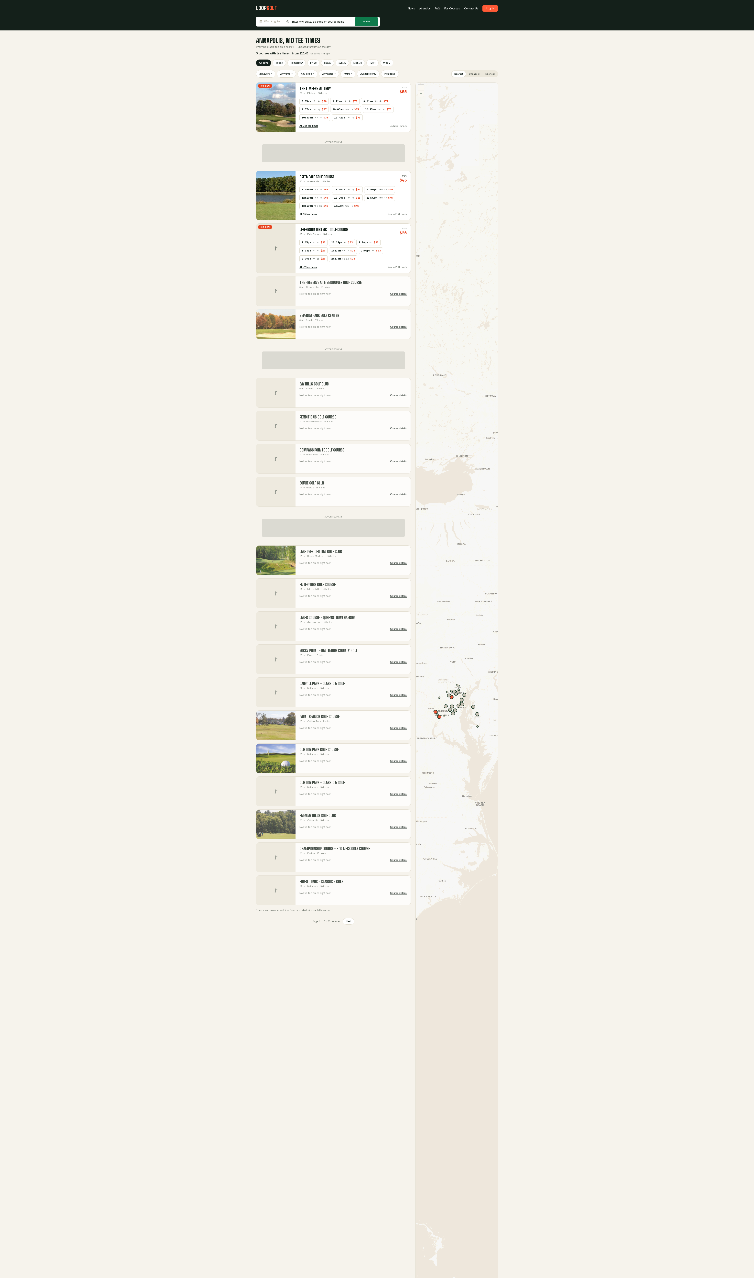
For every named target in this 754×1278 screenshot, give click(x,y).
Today (279, 62)
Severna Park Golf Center (319, 315)
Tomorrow (296, 62)
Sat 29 (327, 62)
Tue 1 (372, 62)
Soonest (490, 73)
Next (348, 921)
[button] (421, 88)
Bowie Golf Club (311, 483)
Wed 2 (386, 62)
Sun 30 (342, 62)
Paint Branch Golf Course (319, 716)
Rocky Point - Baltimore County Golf (328, 650)
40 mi (348, 73)
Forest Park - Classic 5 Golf (321, 881)
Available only (368, 73)
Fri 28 (313, 62)
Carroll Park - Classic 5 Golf (322, 683)
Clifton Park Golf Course (319, 749)
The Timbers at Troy (315, 88)
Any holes (329, 73)
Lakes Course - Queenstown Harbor (327, 617)
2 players (265, 73)
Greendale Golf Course (316, 177)
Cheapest (474, 73)
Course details (398, 293)
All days (263, 62)
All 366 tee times (308, 126)
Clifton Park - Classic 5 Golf (322, 782)
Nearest (458, 73)
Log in (490, 8)
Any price (307, 73)
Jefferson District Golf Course (323, 229)
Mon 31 (357, 62)
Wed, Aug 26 (272, 21)
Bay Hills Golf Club (314, 384)
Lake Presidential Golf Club (320, 551)
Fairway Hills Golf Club (317, 815)
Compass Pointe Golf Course (321, 450)
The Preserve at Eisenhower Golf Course (330, 282)
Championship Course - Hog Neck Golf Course (334, 848)
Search (366, 21)
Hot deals (389, 73)
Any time (286, 73)
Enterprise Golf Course (317, 584)
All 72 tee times (308, 267)
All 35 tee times (308, 214)
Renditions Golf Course (317, 417)
